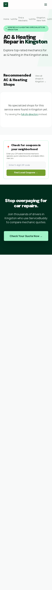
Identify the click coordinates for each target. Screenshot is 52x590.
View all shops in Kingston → (40, 78)
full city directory (29, 114)
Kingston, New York (41, 19)
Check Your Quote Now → (26, 236)
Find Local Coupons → (26, 173)
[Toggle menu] (46, 4)
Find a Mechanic (23, 19)
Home (6, 19)
